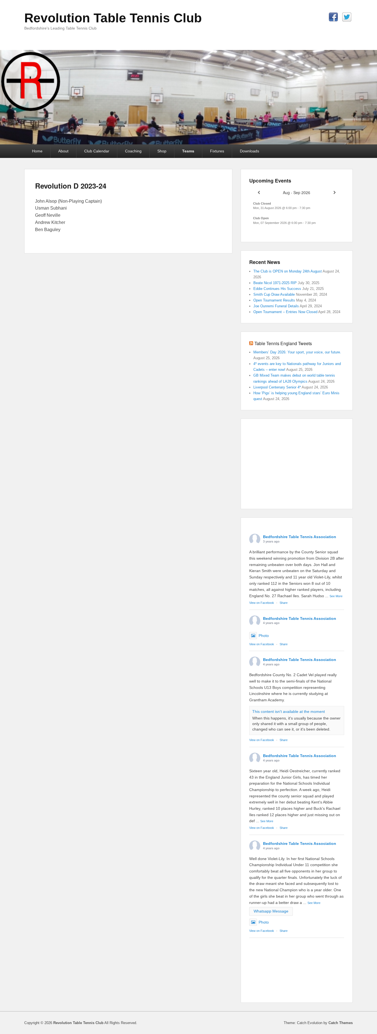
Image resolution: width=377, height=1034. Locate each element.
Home (37, 151)
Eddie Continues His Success (277, 289)
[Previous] (258, 193)
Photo (264, 635)
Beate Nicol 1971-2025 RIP (275, 283)
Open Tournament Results (274, 300)
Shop (161, 151)
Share (284, 602)
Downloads (249, 151)
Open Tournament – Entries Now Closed (285, 312)
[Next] (334, 193)
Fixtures (217, 151)
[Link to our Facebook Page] (333, 17)
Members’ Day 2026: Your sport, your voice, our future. (297, 352)
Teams (188, 151)
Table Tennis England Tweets (283, 343)
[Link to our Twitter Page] (346, 17)
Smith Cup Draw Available (274, 294)
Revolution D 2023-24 (70, 186)
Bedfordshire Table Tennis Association (299, 537)
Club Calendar (96, 151)
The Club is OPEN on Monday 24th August (287, 271)
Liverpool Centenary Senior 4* (277, 387)
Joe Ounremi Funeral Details (276, 306)
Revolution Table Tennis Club (113, 18)
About (63, 151)
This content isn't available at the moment (288, 711)
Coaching (133, 151)
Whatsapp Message (271, 911)
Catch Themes (340, 1023)
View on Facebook (261, 602)
